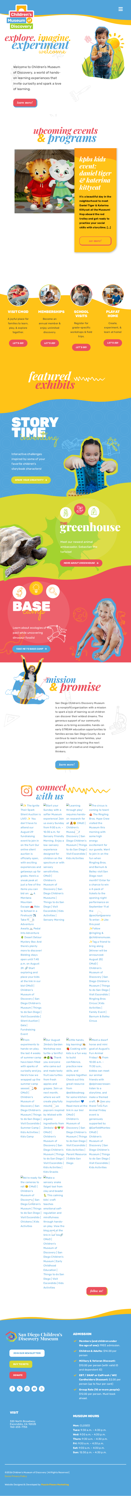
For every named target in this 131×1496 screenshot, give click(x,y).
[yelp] (42, 1389)
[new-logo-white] (34, 1331)
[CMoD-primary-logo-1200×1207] (19, 4)
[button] (7, 209)
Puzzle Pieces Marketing (55, 1484)
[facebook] (12, 1389)
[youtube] (34, 1389)
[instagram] (27, 1389)
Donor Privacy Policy (16, 1476)
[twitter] (20, 1389)
